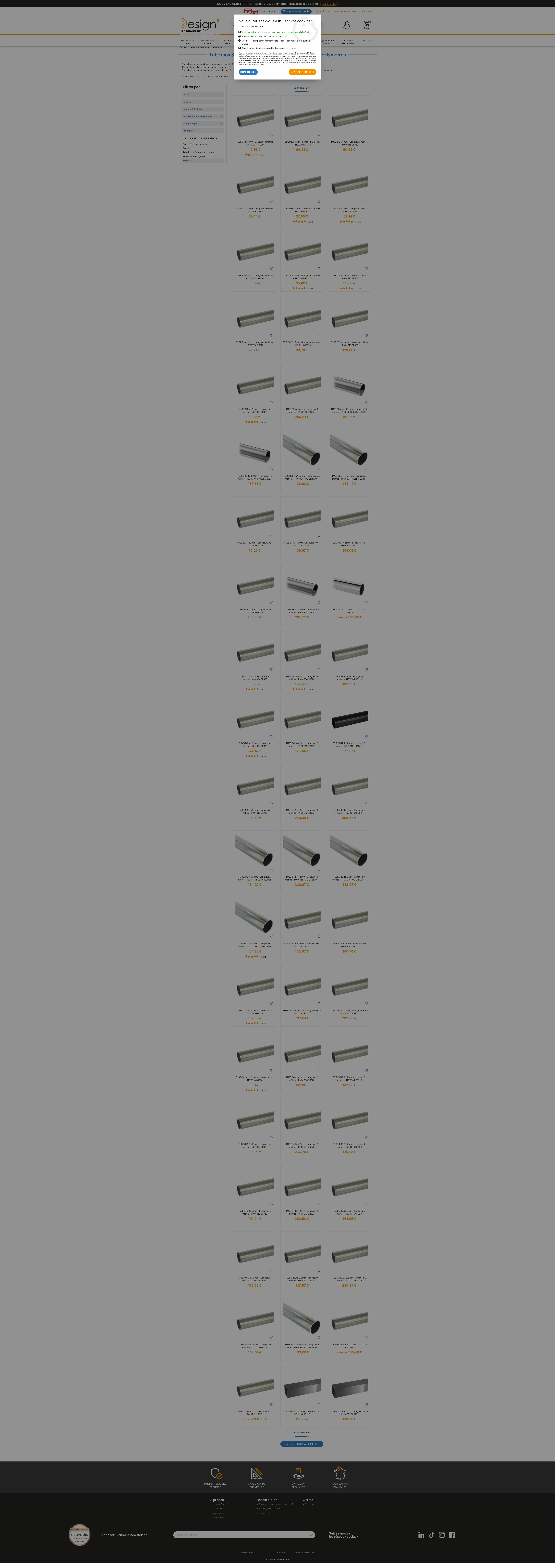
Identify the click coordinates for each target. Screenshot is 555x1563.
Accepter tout (303, 72)
